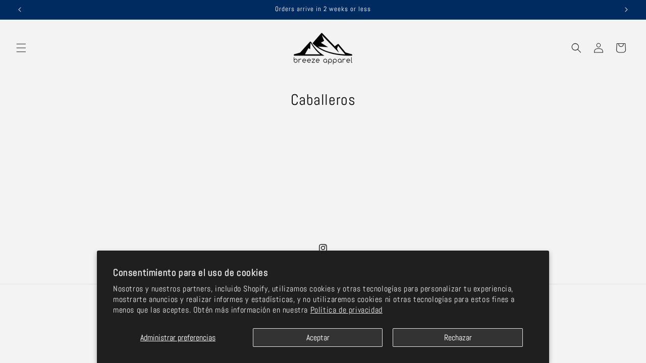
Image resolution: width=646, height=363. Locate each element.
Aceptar (318, 337)
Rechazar (458, 337)
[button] (21, 48)
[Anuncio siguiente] (626, 9)
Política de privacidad (346, 310)
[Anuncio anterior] (20, 9)
